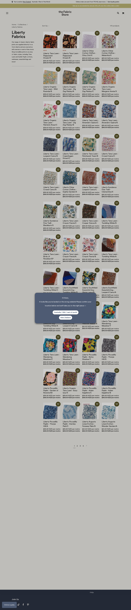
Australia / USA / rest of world (65, 312)
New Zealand (65, 317)
